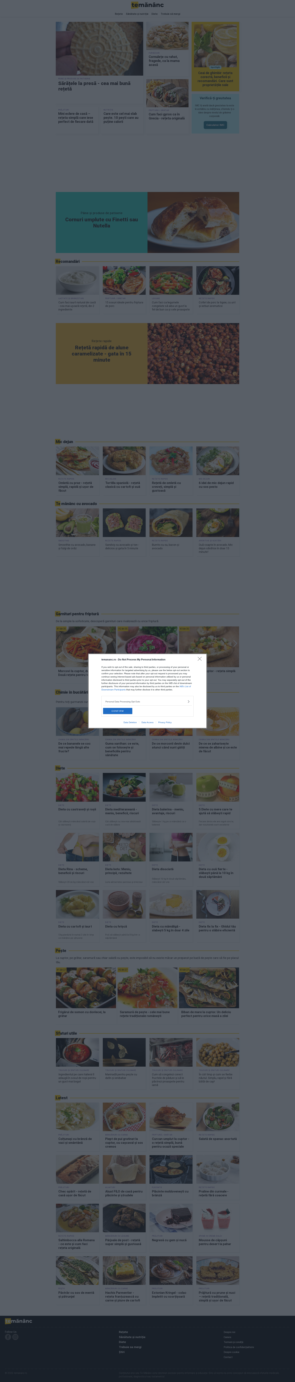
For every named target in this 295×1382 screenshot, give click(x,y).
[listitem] (147, 701)
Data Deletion (130, 722)
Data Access (147, 722)
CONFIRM (118, 711)
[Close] (201, 660)
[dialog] (147, 691)
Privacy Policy (165, 722)
